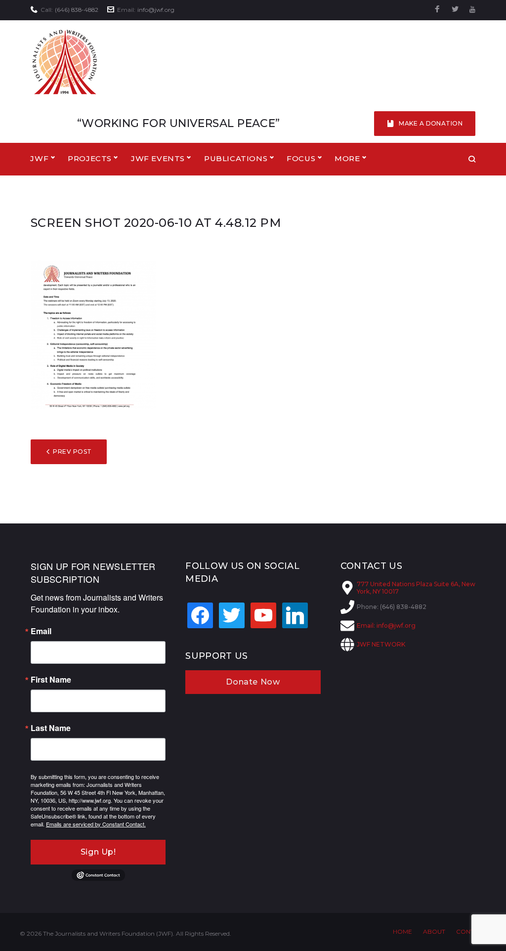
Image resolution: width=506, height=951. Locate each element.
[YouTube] (472, 9)
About (434, 931)
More (347, 158)
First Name (51, 680)
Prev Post (72, 451)
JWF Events (158, 158)
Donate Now (253, 682)
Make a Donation (431, 123)
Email (41, 631)
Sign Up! (98, 852)
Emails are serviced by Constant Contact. (96, 824)
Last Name (51, 728)
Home (402, 931)
